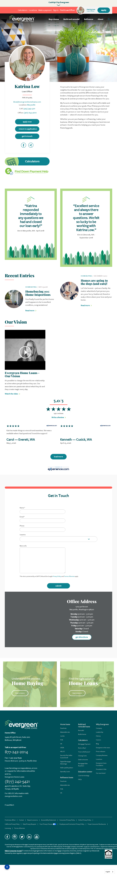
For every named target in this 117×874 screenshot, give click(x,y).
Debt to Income (83, 760)
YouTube (36, 836)
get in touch (27, 136)
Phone (22, 526)
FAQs (80, 779)
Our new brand (100, 773)
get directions (82, 637)
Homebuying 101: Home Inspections (38, 293)
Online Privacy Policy (84, 820)
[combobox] (109, 872)
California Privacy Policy (12, 824)
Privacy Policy (57, 576)
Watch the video (11, 394)
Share (30, 145)
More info (23, 546)
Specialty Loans (65, 772)
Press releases (100, 751)
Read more (29, 310)
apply (103, 10)
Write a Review (58, 417)
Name (22, 508)
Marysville (31, 105)
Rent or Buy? (82, 748)
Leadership (99, 732)
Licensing (8, 828)
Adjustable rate (65, 732)
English (108, 872)
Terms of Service (69, 576)
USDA (62, 748)
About (100, 19)
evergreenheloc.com (13, 796)
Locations (33, 10)
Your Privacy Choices (46, 824)
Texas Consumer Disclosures (97, 824)
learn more (20, 693)
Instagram (14, 836)
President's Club (101, 769)
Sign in (55, 10)
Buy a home (54, 19)
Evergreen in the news (103, 748)
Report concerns (32, 820)
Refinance (88, 19)
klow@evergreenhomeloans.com (27, 102)
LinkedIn (29, 836)
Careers (98, 740)
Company (99, 728)
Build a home (82, 734)
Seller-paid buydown (66, 768)
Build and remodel (71, 19)
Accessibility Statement (48, 820)
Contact (21, 820)
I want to (23, 535)
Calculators (22, 10)
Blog (97, 744)
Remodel (81, 730)
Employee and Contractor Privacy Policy (72, 824)
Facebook (23, 145)
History (98, 736)
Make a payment (45, 10)
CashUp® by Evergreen (59, 2)
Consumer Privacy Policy (67, 820)
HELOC (62, 751)
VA (61, 744)
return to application (28, 129)
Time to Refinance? (84, 752)
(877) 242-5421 (17, 781)
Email (22, 517)
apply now (27, 122)
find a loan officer (67, 10)
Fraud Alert (9, 805)
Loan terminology (83, 776)
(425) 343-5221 (29, 108)
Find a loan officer (10, 820)
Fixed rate (63, 728)
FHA (61, 740)
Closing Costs (82, 756)
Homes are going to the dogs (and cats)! (94, 282)
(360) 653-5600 (30, 113)
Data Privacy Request (29, 824)
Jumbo (62, 736)
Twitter (21, 836)
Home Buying (31, 287)
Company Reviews (102, 755)
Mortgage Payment (84, 744)
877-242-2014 (16, 751)
